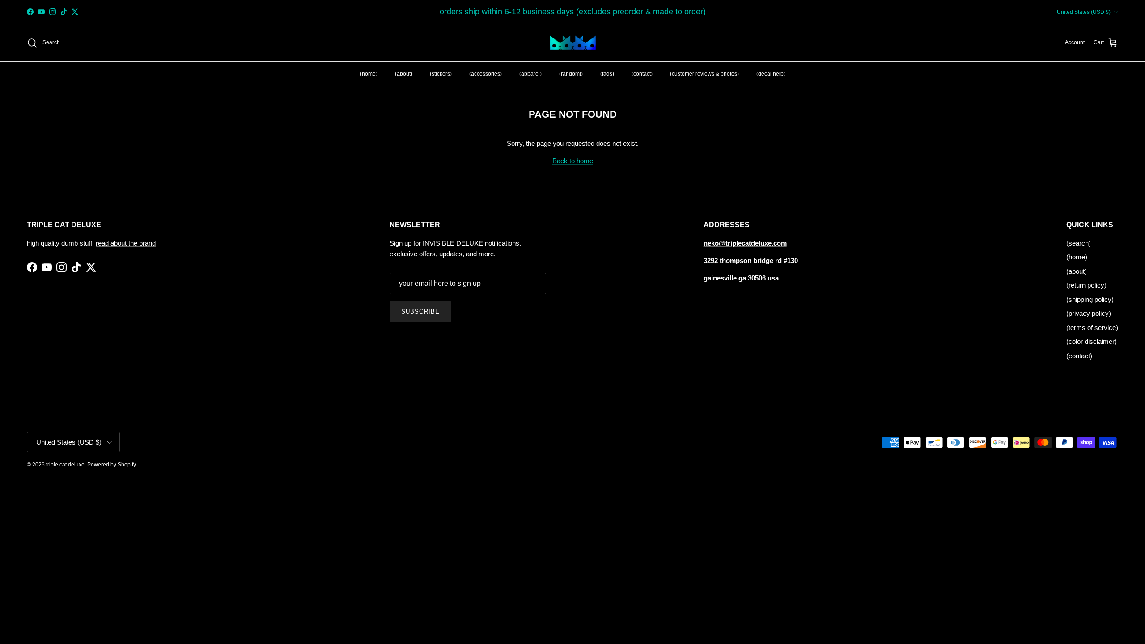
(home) (368, 74)
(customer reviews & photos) (704, 74)
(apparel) (530, 74)
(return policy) (1086, 285)
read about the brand (126, 243)
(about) (403, 74)
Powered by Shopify (111, 465)
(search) (1078, 243)
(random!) (571, 74)
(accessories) (485, 74)
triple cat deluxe (65, 465)
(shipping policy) (1090, 299)
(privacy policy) (1088, 313)
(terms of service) (1092, 327)
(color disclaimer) (1091, 341)
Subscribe (420, 311)
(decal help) (770, 74)
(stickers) (441, 74)
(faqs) (607, 74)
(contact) (642, 74)
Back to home (572, 161)
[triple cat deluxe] (572, 43)
